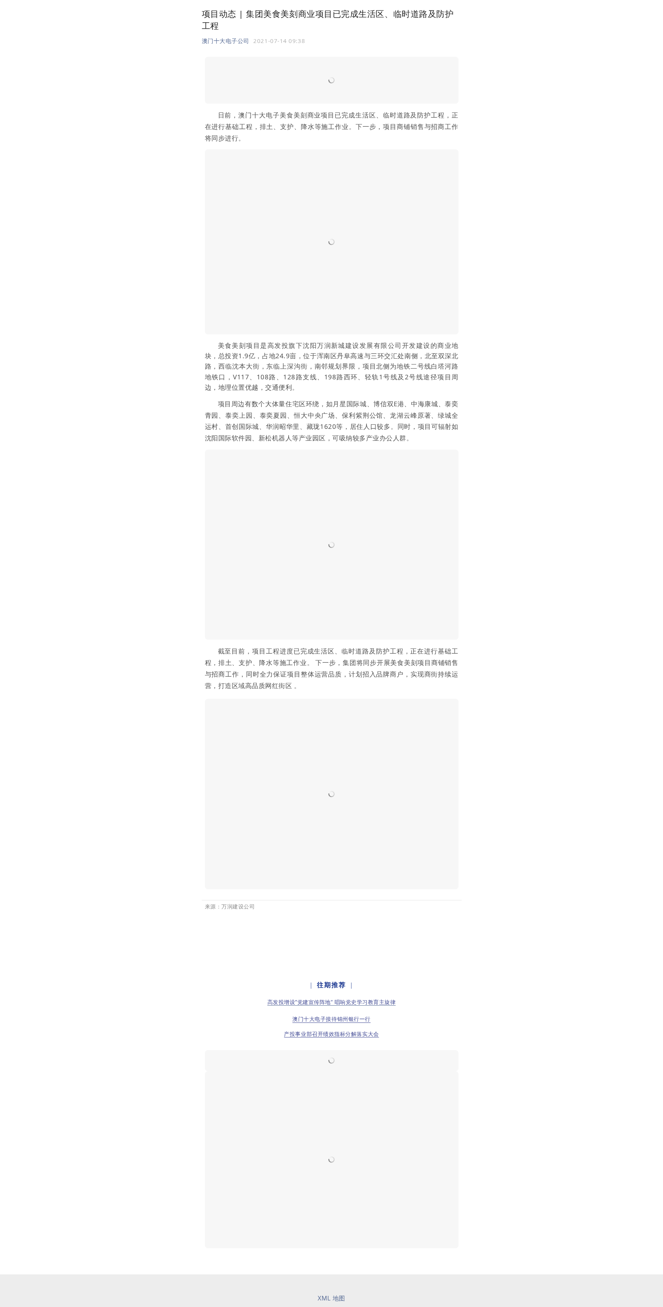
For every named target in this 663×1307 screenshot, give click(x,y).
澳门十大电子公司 (225, 41)
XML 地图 (331, 1298)
